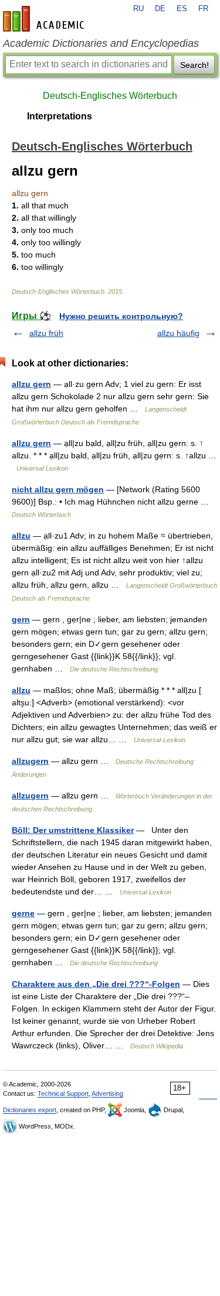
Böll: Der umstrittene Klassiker (73, 830)
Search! (194, 65)
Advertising (107, 1093)
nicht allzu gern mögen (58, 489)
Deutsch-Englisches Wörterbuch (110, 96)
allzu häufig (178, 333)
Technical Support (63, 1093)
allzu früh (46, 333)
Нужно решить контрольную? (121, 316)
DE (160, 9)
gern (21, 619)
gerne (23, 913)
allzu (21, 535)
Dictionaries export (29, 1109)
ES (182, 9)
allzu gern (31, 384)
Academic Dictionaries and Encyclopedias (101, 43)
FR (203, 9)
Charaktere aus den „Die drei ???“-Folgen (96, 984)
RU (138, 9)
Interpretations (59, 116)
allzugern (30, 761)
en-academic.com (45, 19)
